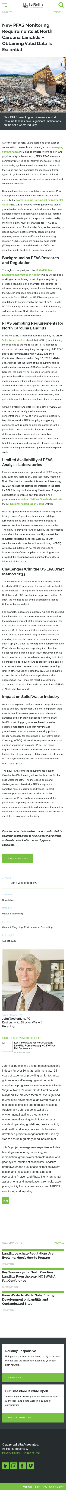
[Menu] (4, 5)
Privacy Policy (11, 1452)
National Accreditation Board (27, 503)
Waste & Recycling (12, 913)
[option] (33, 93)
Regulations (8, 900)
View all (59, 12)
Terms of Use (31, 1452)
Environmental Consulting (38, 927)
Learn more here (17, 858)
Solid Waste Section (13, 340)
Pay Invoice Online (53, 1486)
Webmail (27, 1486)
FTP (37, 1486)
